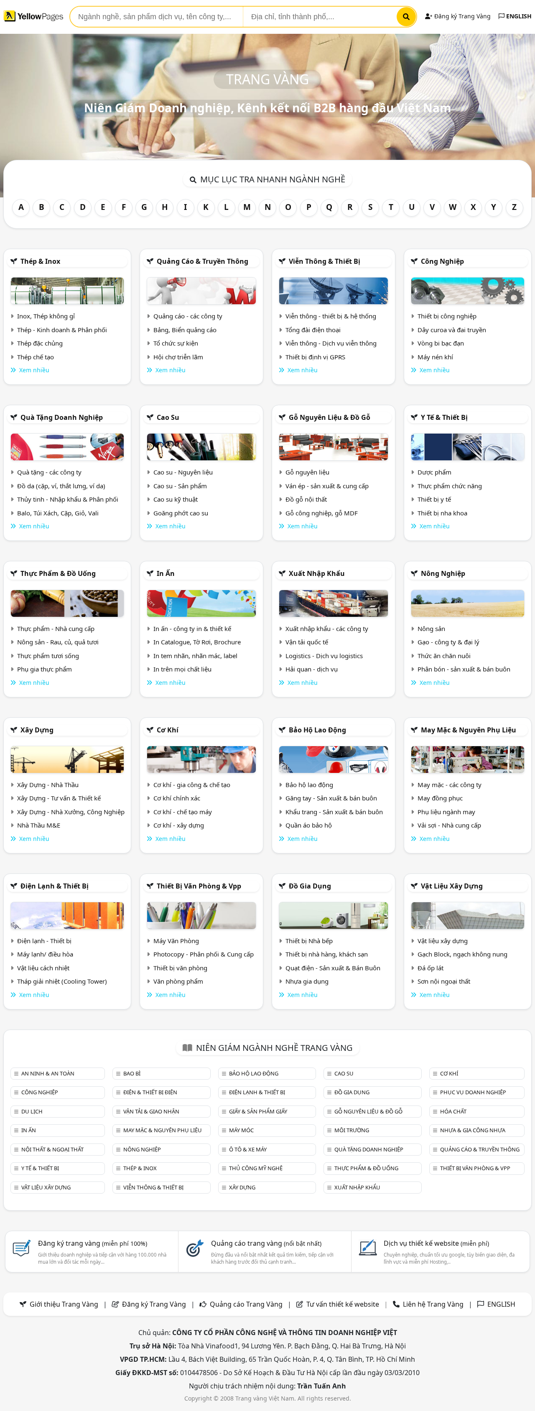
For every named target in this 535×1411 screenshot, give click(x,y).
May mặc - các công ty (450, 784)
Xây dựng (37, 730)
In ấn (166, 573)
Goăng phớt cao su (180, 513)
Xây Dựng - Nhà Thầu (48, 784)
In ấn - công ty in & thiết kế (192, 628)
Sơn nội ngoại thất (444, 981)
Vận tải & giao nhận (151, 1111)
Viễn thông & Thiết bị (324, 261)
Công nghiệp (442, 261)
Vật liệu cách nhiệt (43, 968)
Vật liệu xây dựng (452, 886)
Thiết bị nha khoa (442, 513)
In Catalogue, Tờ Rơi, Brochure (197, 642)
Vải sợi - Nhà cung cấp (449, 825)
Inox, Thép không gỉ (46, 316)
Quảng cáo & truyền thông (202, 261)
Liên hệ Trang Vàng (433, 1304)
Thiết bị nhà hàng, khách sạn (326, 954)
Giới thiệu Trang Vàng (64, 1304)
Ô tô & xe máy (248, 1149)
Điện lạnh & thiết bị (54, 886)
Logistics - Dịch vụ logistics (324, 655)
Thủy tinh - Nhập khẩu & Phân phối (67, 499)
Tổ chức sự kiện (175, 343)
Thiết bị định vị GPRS (315, 357)
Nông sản (431, 628)
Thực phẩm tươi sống (48, 655)
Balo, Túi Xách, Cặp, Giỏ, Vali (58, 513)
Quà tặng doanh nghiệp (61, 417)
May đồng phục (440, 798)
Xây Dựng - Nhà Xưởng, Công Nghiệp (71, 812)
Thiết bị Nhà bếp (309, 940)
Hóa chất (453, 1111)
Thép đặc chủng (40, 343)
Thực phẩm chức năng (450, 486)
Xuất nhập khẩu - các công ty (326, 628)
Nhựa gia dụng (307, 981)
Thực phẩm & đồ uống (58, 573)
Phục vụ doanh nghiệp (473, 1092)
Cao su (168, 417)
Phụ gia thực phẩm (44, 669)
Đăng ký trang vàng (92, 1243)
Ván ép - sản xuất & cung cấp (327, 486)
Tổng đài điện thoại (313, 330)
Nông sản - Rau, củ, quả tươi (58, 642)
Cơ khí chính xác (176, 798)
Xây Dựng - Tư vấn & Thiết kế (59, 798)
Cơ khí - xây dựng (178, 825)
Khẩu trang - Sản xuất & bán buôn (334, 812)
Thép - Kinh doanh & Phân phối (62, 330)
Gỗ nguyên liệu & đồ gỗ (329, 417)
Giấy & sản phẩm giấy (258, 1111)
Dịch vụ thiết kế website (436, 1243)
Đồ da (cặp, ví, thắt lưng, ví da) (61, 486)
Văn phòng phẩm (178, 981)
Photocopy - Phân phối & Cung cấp (203, 954)
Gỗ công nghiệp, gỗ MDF (321, 513)
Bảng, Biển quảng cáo (185, 330)
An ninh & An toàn (47, 1073)
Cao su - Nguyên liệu (183, 472)
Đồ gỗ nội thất (306, 499)
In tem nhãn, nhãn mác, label (195, 655)
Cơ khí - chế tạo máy (182, 812)
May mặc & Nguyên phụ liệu (468, 730)
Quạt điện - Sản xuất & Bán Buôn (332, 968)
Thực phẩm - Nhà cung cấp (55, 628)
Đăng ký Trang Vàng (462, 16)
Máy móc (241, 1130)
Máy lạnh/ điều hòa (45, 954)
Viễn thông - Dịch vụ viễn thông (331, 343)
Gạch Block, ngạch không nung (462, 954)
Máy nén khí (435, 357)
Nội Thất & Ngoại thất (52, 1149)
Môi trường (351, 1130)
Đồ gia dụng (310, 886)
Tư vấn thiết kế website (343, 1304)
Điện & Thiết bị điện (150, 1092)
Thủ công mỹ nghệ (256, 1168)
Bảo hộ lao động (317, 730)
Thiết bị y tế (434, 499)
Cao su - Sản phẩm (180, 486)
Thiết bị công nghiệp (447, 316)
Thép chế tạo (35, 357)
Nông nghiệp (443, 573)
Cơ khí (167, 730)
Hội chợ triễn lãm (178, 357)
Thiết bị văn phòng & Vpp (199, 886)
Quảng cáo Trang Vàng (246, 1304)
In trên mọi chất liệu (182, 669)
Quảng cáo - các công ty (187, 316)
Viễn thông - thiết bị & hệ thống (330, 316)
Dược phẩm (434, 472)
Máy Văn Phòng (176, 940)
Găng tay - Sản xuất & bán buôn (331, 798)
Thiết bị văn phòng (180, 968)
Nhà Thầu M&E (38, 825)
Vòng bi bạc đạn (441, 343)
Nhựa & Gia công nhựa (472, 1130)
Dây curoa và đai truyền (452, 330)
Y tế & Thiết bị (444, 417)
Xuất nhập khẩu (317, 573)
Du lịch (32, 1111)
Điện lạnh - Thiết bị (44, 940)
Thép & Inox (40, 261)
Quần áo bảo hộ (308, 825)
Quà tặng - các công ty (49, 472)
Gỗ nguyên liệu (307, 472)
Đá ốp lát (430, 968)
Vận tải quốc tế (306, 642)
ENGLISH (518, 16)
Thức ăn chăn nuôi (444, 655)
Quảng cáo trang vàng (266, 1243)
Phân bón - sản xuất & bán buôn (464, 669)
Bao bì (131, 1073)
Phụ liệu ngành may (446, 812)
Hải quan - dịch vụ (311, 669)
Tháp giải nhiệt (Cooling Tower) (62, 981)
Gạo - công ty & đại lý (448, 642)
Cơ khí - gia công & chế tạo (191, 784)
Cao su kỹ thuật (175, 499)
